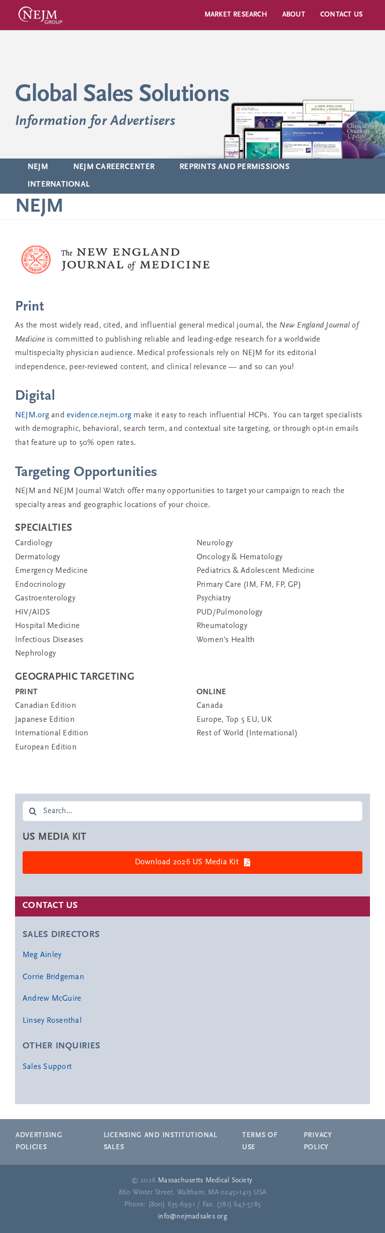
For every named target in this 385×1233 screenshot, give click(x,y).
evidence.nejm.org (99, 415)
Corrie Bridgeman (53, 977)
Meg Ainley (42, 955)
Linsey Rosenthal (52, 1021)
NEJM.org (32, 415)
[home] (192, 94)
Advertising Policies (39, 1141)
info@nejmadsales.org (192, 1216)
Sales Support (47, 1067)
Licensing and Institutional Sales (161, 1141)
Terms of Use (260, 1141)
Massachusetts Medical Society (205, 1180)
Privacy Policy (318, 1141)
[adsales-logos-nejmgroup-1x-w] (40, 7)
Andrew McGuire (52, 999)
